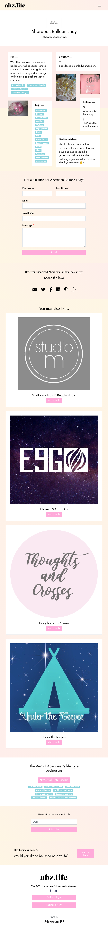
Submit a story (54, 904)
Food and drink (72, 787)
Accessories (41, 161)
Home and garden (19, 89)
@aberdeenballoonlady (54, 37)
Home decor (41, 139)
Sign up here (86, 854)
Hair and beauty (43, 790)
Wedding (40, 154)
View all (47, 780)
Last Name (62, 188)
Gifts (38, 136)
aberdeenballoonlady (90, 113)
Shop (38, 150)
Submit (54, 252)
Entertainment (42, 157)
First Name (28, 188)
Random (63, 780)
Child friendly (41, 118)
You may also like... (54, 308)
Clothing (39, 125)
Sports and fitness (39, 798)
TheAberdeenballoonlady (90, 125)
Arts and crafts (18, 85)
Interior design (42, 143)
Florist (38, 132)
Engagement (41, 129)
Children (39, 121)
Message (27, 225)
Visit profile (54, 400)
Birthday (39, 114)
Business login (54, 897)
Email (25, 200)
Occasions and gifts (20, 92)
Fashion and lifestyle (36, 85)
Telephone (28, 213)
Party (38, 147)
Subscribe (54, 829)
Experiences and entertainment (63, 798)
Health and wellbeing (63, 790)
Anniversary (41, 111)
